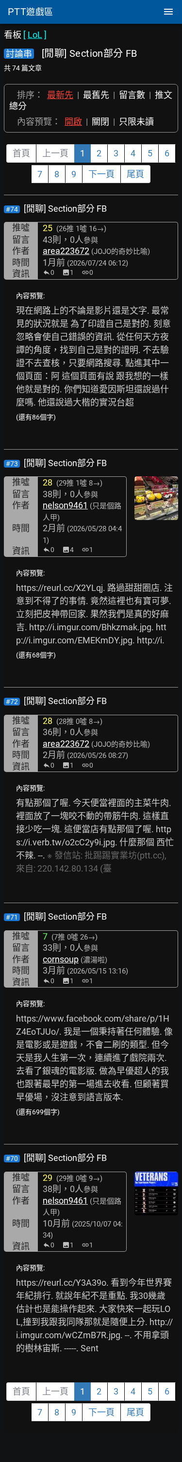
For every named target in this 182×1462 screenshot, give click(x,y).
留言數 (132, 95)
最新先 (60, 95)
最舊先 (96, 95)
